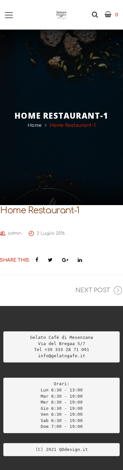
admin (15, 233)
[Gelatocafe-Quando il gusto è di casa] (61, 15)
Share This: (15, 260)
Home (35, 125)
